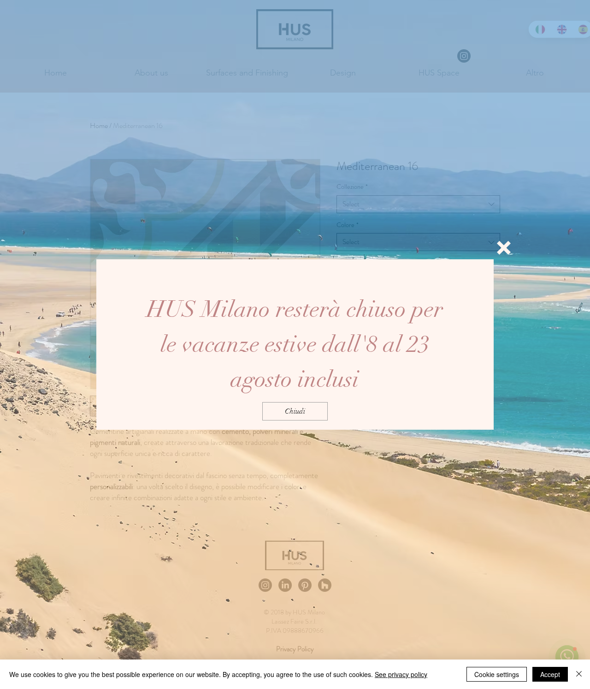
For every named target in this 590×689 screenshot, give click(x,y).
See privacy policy (401, 674)
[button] (504, 248)
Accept (550, 674)
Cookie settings (496, 674)
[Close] (578, 674)
